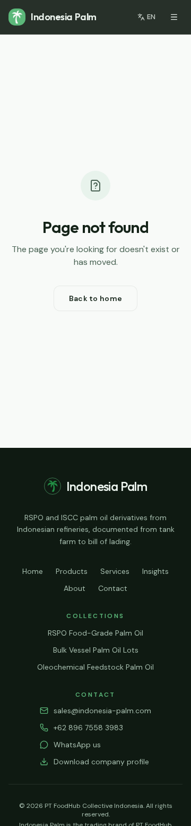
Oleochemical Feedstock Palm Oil (95, 667)
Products (72, 571)
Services (114, 571)
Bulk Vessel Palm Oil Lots (95, 650)
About (74, 588)
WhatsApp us (77, 744)
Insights (155, 571)
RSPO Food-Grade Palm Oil (95, 633)
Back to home (95, 298)
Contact (112, 588)
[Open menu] (174, 17)
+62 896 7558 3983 (88, 727)
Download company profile (101, 761)
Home (32, 571)
